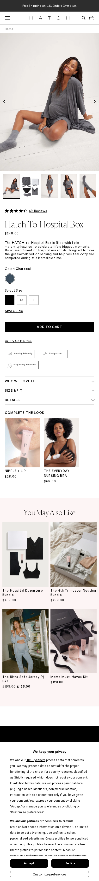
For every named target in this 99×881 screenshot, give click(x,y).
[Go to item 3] (49, 186)
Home (9, 28)
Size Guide (14, 311)
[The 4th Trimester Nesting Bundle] (73, 554)
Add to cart (49, 327)
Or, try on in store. (18, 341)
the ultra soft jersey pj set (23, 679)
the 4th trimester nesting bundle (73, 592)
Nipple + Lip (15, 470)
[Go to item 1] (11, 186)
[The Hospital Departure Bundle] (25, 554)
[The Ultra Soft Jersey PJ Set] (25, 641)
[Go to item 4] (69, 186)
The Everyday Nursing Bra (56, 473)
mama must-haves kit (69, 676)
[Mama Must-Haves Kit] (73, 641)
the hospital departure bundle (22, 592)
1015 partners (35, 760)
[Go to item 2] (30, 186)
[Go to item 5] (88, 186)
